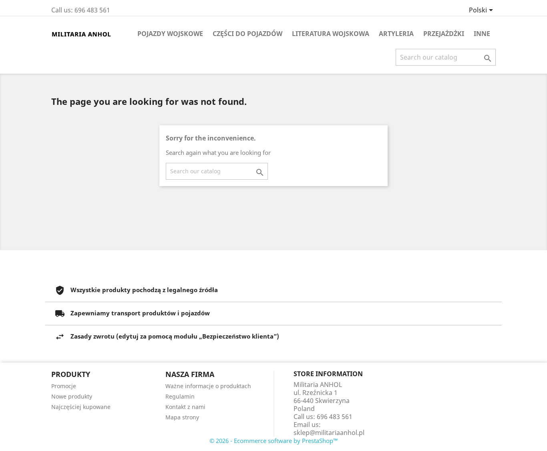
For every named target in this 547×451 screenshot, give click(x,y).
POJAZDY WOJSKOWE (170, 33)
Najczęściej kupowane (81, 407)
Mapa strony (182, 417)
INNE (482, 33)
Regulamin (180, 396)
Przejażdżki (443, 33)
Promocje (63, 386)
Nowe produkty (71, 396)
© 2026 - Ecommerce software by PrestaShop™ (273, 441)
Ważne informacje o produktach (208, 386)
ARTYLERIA (396, 33)
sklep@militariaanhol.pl (329, 432)
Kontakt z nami (185, 407)
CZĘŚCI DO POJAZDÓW (247, 33)
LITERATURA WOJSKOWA (330, 33)
